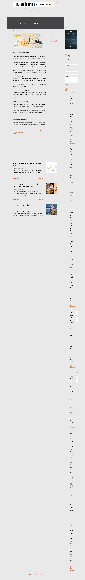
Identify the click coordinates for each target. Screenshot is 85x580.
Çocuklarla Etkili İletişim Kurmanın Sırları (71, 330)
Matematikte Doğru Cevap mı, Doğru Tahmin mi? (71, 391)
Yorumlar (68, 56)
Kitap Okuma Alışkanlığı (22, 205)
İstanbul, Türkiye (20, 132)
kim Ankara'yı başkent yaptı (54, 41)
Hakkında (66, 89)
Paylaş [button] (45, 130)
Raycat (34, 576)
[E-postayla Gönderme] (40, 130)
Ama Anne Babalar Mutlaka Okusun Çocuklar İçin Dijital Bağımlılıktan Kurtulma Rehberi (71, 250)
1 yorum (71, 426)
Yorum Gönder (19, 178)
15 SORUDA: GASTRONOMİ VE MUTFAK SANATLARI (27, 185)
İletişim (66, 90)
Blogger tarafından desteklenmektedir (36, 574)
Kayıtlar (68, 55)
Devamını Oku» (40, 178)
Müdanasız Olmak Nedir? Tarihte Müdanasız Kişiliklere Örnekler (71, 528)
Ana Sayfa (15, 14)
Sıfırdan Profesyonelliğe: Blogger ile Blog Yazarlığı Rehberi (71, 456)
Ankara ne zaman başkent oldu (55, 40)
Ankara (17, 130)
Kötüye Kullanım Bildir (68, 27)
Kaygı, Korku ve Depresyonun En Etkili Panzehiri (71, 168)
